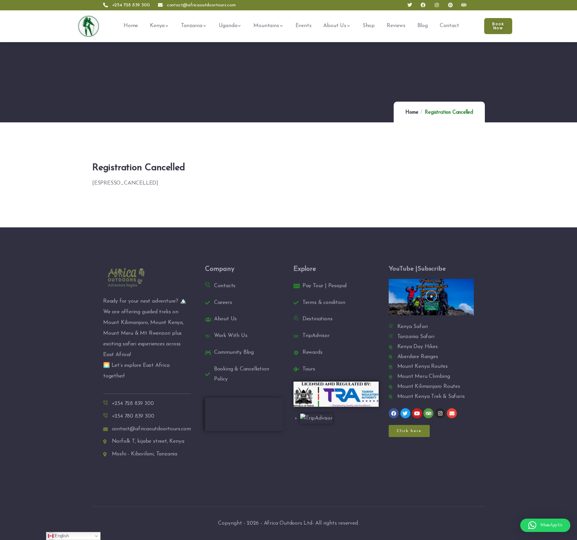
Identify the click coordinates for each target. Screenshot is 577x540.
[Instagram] (437, 5)
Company (219, 269)
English (60, 535)
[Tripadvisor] (464, 5)
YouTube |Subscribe (417, 269)
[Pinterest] (450, 5)
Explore (305, 269)
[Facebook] (423, 5)
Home (411, 112)
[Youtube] (417, 413)
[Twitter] (409, 5)
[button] (431, 297)
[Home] (88, 25)
